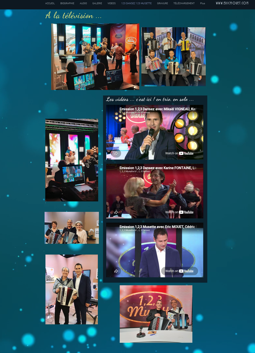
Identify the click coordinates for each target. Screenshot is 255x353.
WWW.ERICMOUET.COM (232, 3)
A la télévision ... (74, 15)
